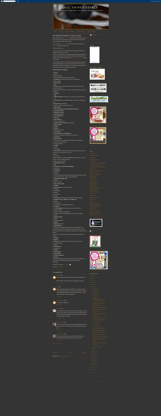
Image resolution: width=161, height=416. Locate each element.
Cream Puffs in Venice (95, 165)
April (94, 358)
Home (55, 31)
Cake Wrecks (93, 161)
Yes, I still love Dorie (97, 326)
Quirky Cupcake (93, 191)
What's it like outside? (67, 31)
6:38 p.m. (59, 296)
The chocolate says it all (97, 305)
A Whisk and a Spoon (95, 155)
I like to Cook (93, 180)
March (94, 360)
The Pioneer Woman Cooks (96, 205)
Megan (58, 275)
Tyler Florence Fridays (95, 210)
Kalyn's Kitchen (93, 184)
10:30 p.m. (60, 340)
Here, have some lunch (97, 346)
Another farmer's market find (98, 309)
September (95, 295)
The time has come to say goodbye (100, 336)
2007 (92, 367)
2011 (92, 280)
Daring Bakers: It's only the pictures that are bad (98, 300)
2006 (92, 369)
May (94, 355)
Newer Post (55, 353)
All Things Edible (81, 7)
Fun (58, 266)
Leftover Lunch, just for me (98, 334)
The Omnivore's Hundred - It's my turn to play (67, 35)
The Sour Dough (93, 207)
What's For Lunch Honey (95, 212)
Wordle (94, 348)
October (95, 293)
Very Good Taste (63, 44)
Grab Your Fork (93, 178)
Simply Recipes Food (94, 197)
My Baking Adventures (95, 188)
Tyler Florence (93, 209)
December (95, 288)
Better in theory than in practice (99, 307)
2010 (92, 282)
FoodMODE (92, 176)
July (94, 351)
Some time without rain (97, 332)
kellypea (59, 308)
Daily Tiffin (92, 168)
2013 (92, 275)
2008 (92, 286)
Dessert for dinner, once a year (99, 317)
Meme (61, 266)
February (95, 362)
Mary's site (65, 38)
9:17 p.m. (59, 330)
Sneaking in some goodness (98, 303)
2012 (92, 278)
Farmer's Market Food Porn (98, 328)
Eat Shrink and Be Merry (95, 174)
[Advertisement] (62, 348)
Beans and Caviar (94, 159)
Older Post (85, 353)
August (94, 297)
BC (57, 286)
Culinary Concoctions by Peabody (97, 167)
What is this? (94, 62)
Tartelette (92, 201)
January (95, 364)
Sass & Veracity (93, 195)
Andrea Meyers (60, 334)
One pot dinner (95, 323)
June (94, 353)
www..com (94, 47)
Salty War (92, 193)
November (95, 290)
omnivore (55, 45)
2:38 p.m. (59, 318)
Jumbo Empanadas (94, 182)
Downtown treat (96, 311)
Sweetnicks (92, 199)
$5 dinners (92, 153)
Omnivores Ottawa (94, 189)
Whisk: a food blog (94, 214)
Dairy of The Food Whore (95, 170)
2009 (92, 284)
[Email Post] (70, 264)
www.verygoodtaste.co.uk (77, 57)
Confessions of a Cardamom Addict (98, 163)
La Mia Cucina (93, 186)
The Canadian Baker (94, 203)
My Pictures (81, 31)
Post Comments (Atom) (64, 356)
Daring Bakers (91, 31)
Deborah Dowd (60, 322)
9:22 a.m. (59, 283)
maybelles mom (60, 300)
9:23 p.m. (59, 304)
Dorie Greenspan (93, 172)
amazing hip (92, 157)
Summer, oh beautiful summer (99, 330)
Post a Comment (56, 343)
